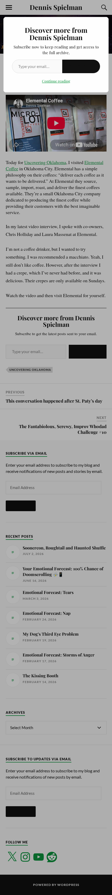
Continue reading (56, 81)
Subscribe (81, 66)
